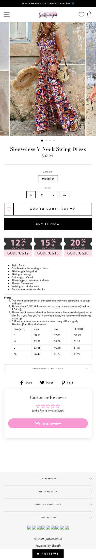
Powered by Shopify (48, 546)
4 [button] (54, 141)
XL (64, 195)
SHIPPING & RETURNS (48, 368)
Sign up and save (48, 504)
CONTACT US (48, 517)
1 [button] (42, 141)
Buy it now (48, 224)
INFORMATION (48, 491)
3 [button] (50, 141)
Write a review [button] (48, 423)
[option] (48, 3)
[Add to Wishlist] (9, 209)
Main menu (48, 478)
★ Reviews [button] (48, 554)
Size (48, 188)
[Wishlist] (81, 14)
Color (48, 172)
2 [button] (47, 141)
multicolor (48, 179)
